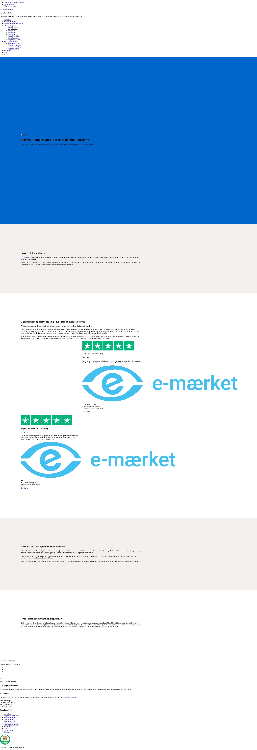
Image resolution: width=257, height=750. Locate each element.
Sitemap (6, 732)
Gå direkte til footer (10, 6)
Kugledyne (7, 714)
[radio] (130, 668)
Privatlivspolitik (9, 730)
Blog (5, 728)
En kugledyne (25, 257)
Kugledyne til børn (10, 717)
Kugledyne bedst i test (11, 716)
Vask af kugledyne (10, 721)
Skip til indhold (9, 4)
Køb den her (86, 411)
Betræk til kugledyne (10, 723)
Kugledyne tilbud (9, 719)
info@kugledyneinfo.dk (68, 697)
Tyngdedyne (8, 726)
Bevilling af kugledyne (11, 725)
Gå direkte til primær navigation (14, 2)
